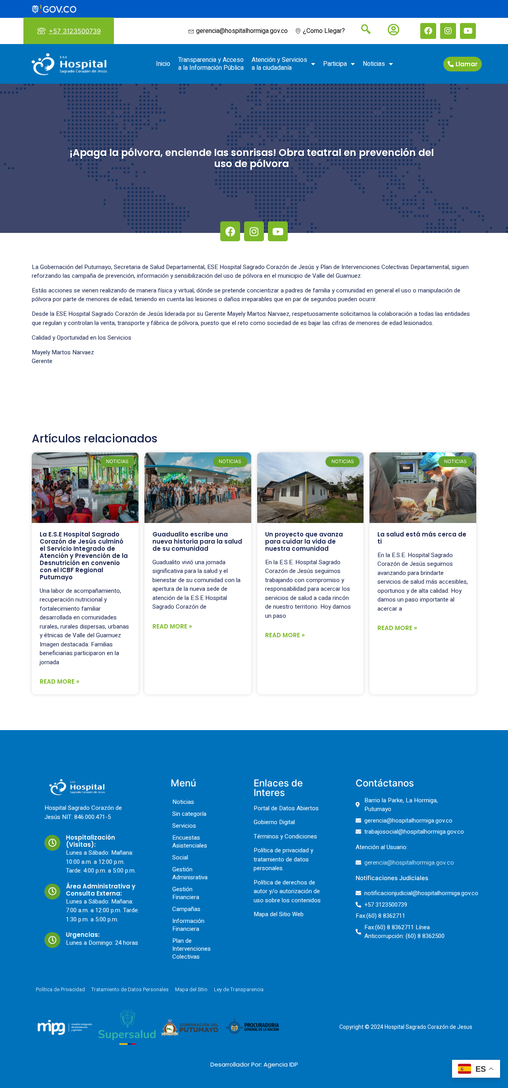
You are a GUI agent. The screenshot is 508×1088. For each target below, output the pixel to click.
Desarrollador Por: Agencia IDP (254, 1064)
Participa (335, 64)
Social (180, 857)
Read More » (59, 681)
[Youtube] (468, 31)
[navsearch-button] (363, 30)
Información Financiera (188, 925)
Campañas (186, 909)
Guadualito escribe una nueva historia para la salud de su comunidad (197, 541)
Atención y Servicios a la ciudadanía (279, 64)
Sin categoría (189, 813)
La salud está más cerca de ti (421, 538)
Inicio (163, 64)
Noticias (374, 64)
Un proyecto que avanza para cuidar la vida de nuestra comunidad (304, 541)
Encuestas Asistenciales (189, 841)
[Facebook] (428, 31)
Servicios (184, 825)
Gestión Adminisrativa (190, 873)
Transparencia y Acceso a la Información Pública (211, 64)
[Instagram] (448, 31)
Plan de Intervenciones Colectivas (191, 948)
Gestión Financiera (185, 893)
